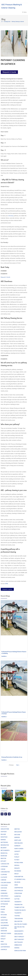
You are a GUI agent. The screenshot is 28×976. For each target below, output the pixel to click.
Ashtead (4, 831)
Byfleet (3, 861)
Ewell (3, 912)
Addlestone (5, 829)
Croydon (4, 888)
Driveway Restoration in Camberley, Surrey (11, 757)
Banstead (4, 837)
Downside (4, 893)
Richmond (17, 871)
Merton (17, 829)
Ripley (16, 873)
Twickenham (18, 918)
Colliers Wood (6, 882)
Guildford (4, 922)
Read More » (4, 656)
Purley (16, 857)
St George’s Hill (19, 879)
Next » (17, 765)
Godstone (4, 920)
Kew (2, 941)
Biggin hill (4, 853)
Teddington (18, 904)
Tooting (17, 915)
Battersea (4, 842)
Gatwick (3, 917)
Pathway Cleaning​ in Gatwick (18, 21)
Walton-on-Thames (20, 924)
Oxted (16, 854)
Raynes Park (18, 862)
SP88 (6, 583)
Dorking (3, 890)
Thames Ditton (19, 907)
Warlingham (18, 933)
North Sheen (18, 848)
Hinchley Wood (6, 933)
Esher (3, 909)
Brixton (3, 858)
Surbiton (17, 896)
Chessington (5, 871)
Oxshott (17, 851)
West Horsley (19, 936)
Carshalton (5, 863)
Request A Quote (5, 277)
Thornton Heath (20, 910)
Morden (17, 837)
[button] (2, 795)
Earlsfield (4, 896)
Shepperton (18, 887)
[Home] (1, 21)
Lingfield (4, 949)
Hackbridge (5, 925)
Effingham (4, 904)
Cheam (3, 869)
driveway (10, 215)
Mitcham (17, 834)
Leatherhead (5, 946)
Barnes (3, 839)
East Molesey (5, 901)
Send (16, 885)
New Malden (18, 843)
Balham (3, 834)
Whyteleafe (18, 942)
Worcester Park (20, 950)
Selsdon (17, 882)
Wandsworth (18, 931)
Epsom (3, 906)
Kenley (3, 938)
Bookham (4, 855)
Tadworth (17, 901)
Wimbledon (18, 945)
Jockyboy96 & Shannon (21, 974)
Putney (16, 859)
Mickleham (18, 831)
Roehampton (18, 876)
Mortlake (17, 840)
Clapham (4, 874)
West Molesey (19, 939)
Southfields (18, 890)
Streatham (18, 893)
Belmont (4, 847)
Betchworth (5, 850)
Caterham (4, 866)
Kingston (4, 944)
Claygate (4, 877)
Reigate (17, 868)
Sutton (16, 899)
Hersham (4, 930)
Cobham (3, 880)
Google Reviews (7, 774)
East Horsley (5, 898)
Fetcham (4, 914)
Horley (3, 936)
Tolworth (17, 913)
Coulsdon (4, 885)
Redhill (17, 865)
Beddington (5, 845)
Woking (16, 947)
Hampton (4, 928)
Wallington (18, 921)
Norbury (17, 845)
